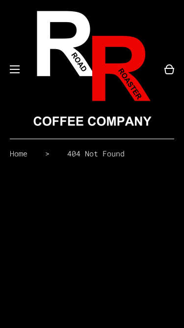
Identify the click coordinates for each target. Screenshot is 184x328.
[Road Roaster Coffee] (92, 69)
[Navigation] (15, 69)
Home (18, 153)
